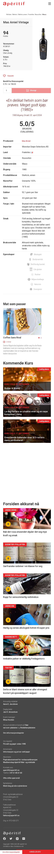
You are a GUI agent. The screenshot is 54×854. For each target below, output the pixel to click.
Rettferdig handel (38, 264)
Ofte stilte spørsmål (11, 778)
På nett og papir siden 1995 (14, 744)
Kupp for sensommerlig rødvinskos (20, 597)
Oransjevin (38, 289)
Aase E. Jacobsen (10, 704)
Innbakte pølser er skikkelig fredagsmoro (24, 658)
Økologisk (38, 254)
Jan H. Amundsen (10, 712)
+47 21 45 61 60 (15, 773)
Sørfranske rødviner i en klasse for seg (22, 566)
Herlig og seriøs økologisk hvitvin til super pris (26, 627)
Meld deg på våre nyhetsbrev (15, 786)
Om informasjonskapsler (13, 733)
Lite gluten (38, 269)
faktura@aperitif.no (11, 815)
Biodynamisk (38, 259)
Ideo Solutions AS (16, 846)
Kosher (37, 274)
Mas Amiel (26, 141)
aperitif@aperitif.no (11, 770)
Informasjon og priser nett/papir (16, 752)
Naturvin (37, 284)
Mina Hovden (8, 720)
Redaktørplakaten (27, 728)
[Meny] (49, 3)
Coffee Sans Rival (12, 337)
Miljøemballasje (38, 279)
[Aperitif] (13, 4)
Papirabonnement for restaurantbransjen (20, 760)
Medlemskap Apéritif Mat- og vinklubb (19, 762)
